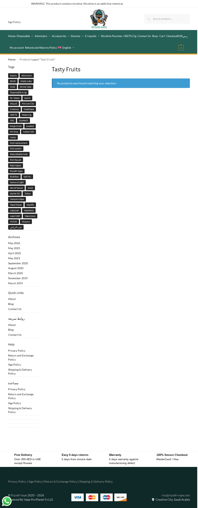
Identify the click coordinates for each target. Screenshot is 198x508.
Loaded (30, 126)
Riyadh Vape (16, 171)
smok (30, 187)
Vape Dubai (16, 204)
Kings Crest (15, 126)
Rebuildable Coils (19, 154)
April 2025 (14, 253)
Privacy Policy (16, 350)
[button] (183, 41)
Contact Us (14, 309)
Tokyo (28, 193)
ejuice (27, 97)
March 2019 (15, 283)
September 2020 (18, 263)
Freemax (14, 109)
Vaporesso (30, 215)
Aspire (13, 75)
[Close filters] (40, 67)
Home (11, 59)
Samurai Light (17, 182)
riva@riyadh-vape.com (175, 495)
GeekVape (29, 109)
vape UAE (15, 215)
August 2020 (15, 268)
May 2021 (14, 258)
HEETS (13, 114)
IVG (12, 120)
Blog (11, 304)
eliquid (13, 103)
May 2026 (14, 243)
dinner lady (25, 86)
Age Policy (14, 22)
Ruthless (14, 176)
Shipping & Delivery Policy (96, 481)
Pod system (15, 148)
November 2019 (18, 278)
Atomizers (26, 75)
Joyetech (23, 120)
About (12, 298)
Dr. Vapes (15, 97)
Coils (12, 86)
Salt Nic (27, 176)
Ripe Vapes (15, 165)
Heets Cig (26, 114)
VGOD (13, 221)
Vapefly (30, 204)
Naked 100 (28, 131)
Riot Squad (15, 159)
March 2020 (15, 273)
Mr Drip (14, 131)
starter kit (15, 193)
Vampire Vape (17, 199)
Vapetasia (29, 210)
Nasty (13, 137)
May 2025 (14, 248)
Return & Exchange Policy (60, 481)
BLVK (13, 81)
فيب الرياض (16, 227)
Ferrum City (28, 103)
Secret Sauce (16, 187)
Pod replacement (18, 142)
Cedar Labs (26, 81)
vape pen (14, 210)
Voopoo (26, 221)
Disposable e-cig (18, 92)
